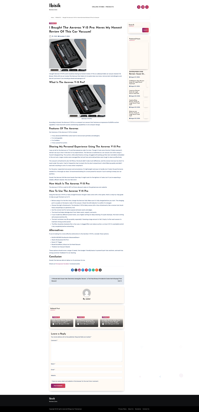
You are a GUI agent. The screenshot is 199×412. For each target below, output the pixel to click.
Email (53, 369)
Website (53, 375)
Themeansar (78, 409)
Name (53, 364)
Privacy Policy (122, 409)
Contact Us (146, 409)
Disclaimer (138, 409)
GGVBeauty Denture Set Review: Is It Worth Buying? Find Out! (86, 322)
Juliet (55, 36)
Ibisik (55, 6)
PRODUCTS (110, 7)
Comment (54, 340)
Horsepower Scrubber (62, 264)
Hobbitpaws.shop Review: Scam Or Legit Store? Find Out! (136, 82)
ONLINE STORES (98, 7)
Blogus (70, 409)
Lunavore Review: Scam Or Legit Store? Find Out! (134, 92)
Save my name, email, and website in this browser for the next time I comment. (75, 381)
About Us (130, 409)
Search (131, 25)
